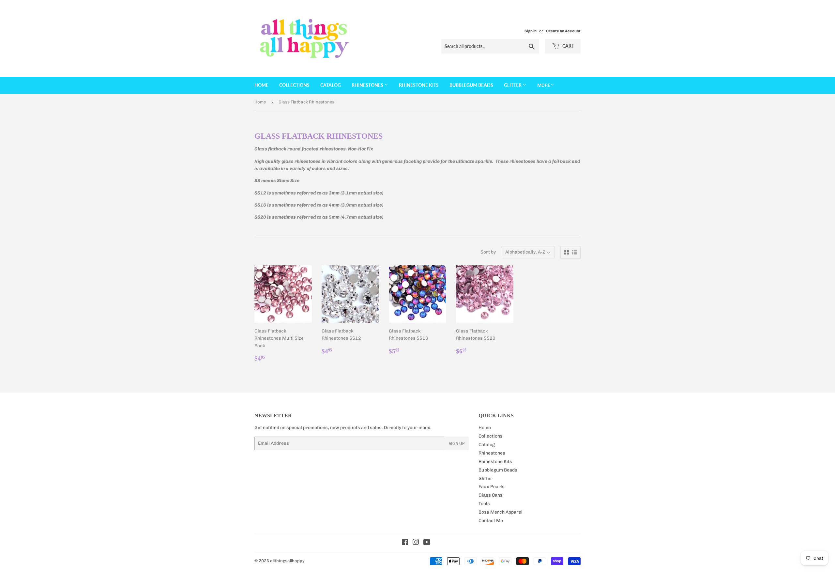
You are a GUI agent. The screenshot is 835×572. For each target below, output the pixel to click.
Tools (484, 503)
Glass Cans (490, 495)
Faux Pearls (491, 486)
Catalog (330, 85)
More (543, 85)
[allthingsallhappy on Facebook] (405, 543)
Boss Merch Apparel (500, 512)
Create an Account (563, 31)
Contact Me (490, 520)
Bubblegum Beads (471, 85)
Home (261, 85)
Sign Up (456, 443)
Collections (294, 85)
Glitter (513, 85)
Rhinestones (368, 85)
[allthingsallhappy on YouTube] (426, 543)
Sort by (488, 252)
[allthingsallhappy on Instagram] (416, 543)
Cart (567, 46)
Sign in (530, 31)
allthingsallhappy (287, 560)
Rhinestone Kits (419, 85)
